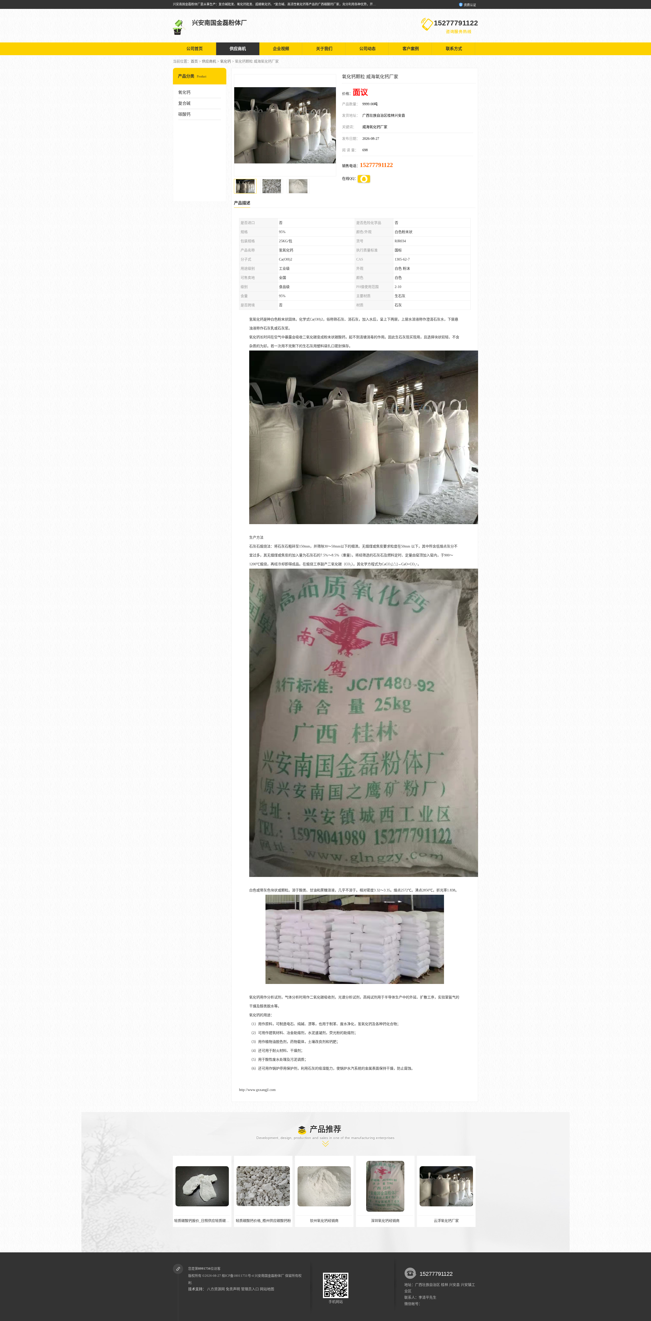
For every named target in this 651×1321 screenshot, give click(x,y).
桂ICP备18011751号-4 (238, 1276)
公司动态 (367, 49)
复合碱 (184, 103)
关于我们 (324, 49)
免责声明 (233, 1289)
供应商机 (238, 49)
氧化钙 (225, 61)
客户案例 (411, 49)
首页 (194, 61)
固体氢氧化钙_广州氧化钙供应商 (446, 1221)
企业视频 (281, 49)
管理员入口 (250, 1289)
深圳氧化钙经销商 (263, 1221)
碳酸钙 (184, 114)
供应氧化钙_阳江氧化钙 (385, 1221)
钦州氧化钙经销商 (202, 1221)
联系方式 (454, 49)
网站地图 (267, 1289)
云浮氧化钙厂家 (324, 1221)
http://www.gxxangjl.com (257, 1090)
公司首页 (194, 49)
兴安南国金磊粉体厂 (269, 1276)
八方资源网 (216, 1289)
